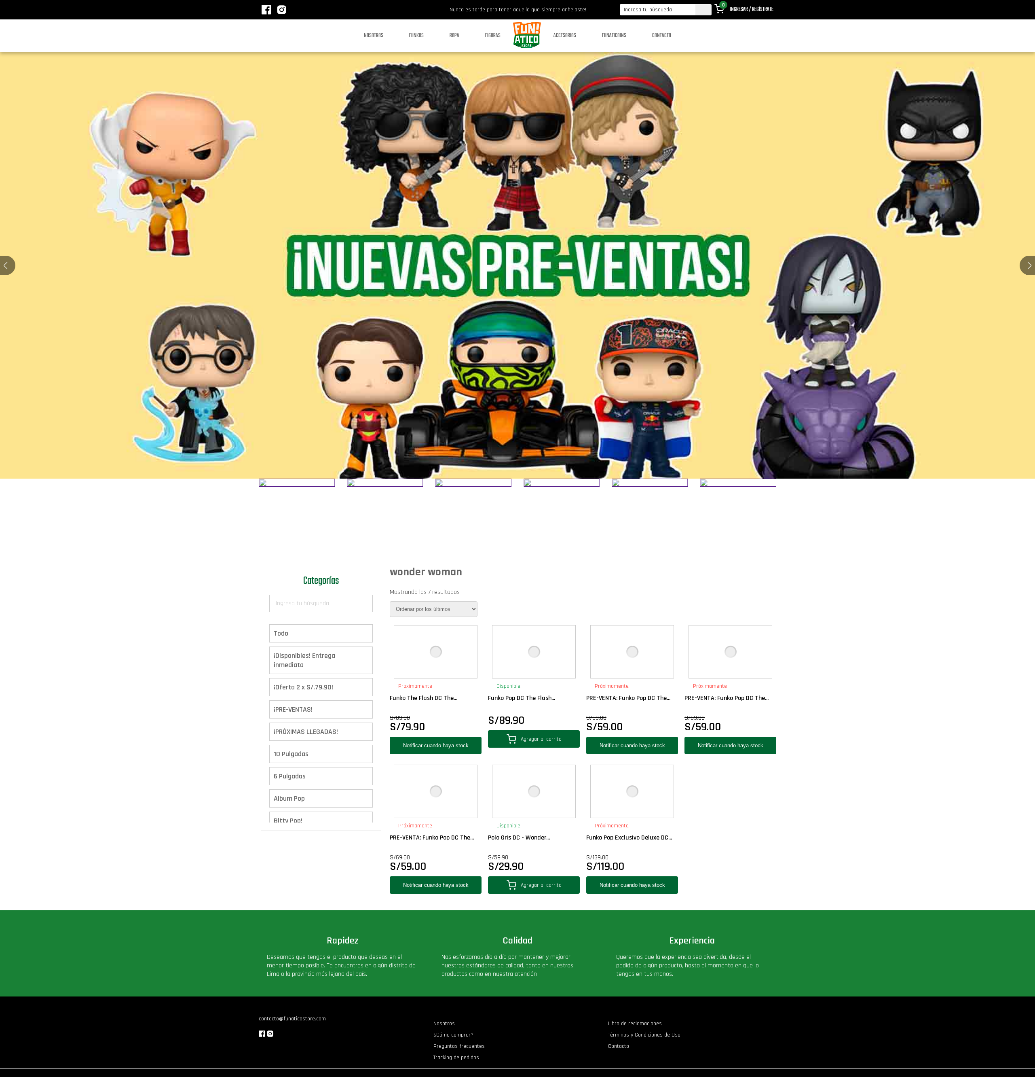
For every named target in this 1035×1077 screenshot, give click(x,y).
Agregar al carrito (541, 739)
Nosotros (373, 35)
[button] (1029, 265)
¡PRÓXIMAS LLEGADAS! (306, 731)
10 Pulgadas (291, 754)
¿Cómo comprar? (453, 1035)
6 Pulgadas (290, 776)
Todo (281, 633)
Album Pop (289, 798)
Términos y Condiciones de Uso (644, 1035)
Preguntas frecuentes (459, 1046)
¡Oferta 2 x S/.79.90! (303, 687)
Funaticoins (614, 35)
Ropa (454, 35)
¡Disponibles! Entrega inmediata (304, 660)
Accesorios (564, 35)
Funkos (416, 35)
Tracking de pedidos (456, 1057)
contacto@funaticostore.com (292, 1018)
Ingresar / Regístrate (751, 9)
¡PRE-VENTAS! (293, 709)
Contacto (661, 35)
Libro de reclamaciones (635, 1023)
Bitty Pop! (288, 820)
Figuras (493, 35)
